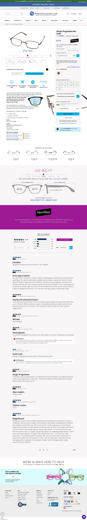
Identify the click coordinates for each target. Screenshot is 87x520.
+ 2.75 (76, 85)
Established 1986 (46, 8)
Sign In (6, 492)
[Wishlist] (68, 14)
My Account (73, 13)
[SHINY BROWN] (58, 73)
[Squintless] (74, 41)
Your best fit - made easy (43, 200)
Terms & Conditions (10, 480)
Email (49, 494)
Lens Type (65, 20)
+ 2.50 (70, 85)
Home (6, 24)
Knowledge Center (24, 8)
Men (36, 20)
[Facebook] (69, 494)
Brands (44, 20)
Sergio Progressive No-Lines (17, 24)
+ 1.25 (64, 82)
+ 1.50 (70, 82)
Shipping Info (39, 495)
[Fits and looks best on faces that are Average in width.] (27, 57)
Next (74, 450)
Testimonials (39, 494)
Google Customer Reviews (74, 50)
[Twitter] (74, 494)
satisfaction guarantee (65, 130)
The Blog (32, 8)
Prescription (17, 20)
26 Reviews (68, 36)
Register (7, 494)
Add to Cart (68, 114)
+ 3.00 (59, 89)
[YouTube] (78, 494)
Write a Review (75, 36)
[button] (67, 55)
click (56, 464)
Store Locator (39, 497)
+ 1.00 (59, 82)
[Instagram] (65, 494)
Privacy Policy (17, 479)
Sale (81, 20)
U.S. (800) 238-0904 (65, 8)
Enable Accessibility (82, 1)
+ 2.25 (64, 85)
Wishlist (7, 497)
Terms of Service (21, 497)
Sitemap (19, 501)
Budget (75, 20)
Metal (10, 24)
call (60, 464)
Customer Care (57, 8)
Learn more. (21, 139)
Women (28, 20)
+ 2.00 (59, 85)
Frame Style (54, 20)
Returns (37, 8)
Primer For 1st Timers (22, 494)
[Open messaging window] (84, 517)
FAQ (37, 499)
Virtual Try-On (27, 51)
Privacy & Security (21, 495)
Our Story (38, 492)
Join (13, 476)
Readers (7, 20)
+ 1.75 (76, 82)
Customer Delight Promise (23, 492)
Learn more (63, 105)
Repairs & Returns (9, 495)
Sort (57, 247)
